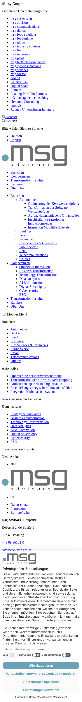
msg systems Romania (25, 66)
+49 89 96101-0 (13, 542)
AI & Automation (31, 283)
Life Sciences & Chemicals (38, 243)
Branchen (17, 172)
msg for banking (21, 38)
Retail (23, 251)
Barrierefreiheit (20, 512)
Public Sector (28, 247)
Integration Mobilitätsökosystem (50, 227)
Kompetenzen (20, 176)
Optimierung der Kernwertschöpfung (53, 203)
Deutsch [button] (22, 130)
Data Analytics (29, 279)
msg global (18, 42)
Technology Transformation (38, 275)
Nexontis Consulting (24, 101)
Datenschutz (19, 504)
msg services (19, 70)
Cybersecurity (28, 290)
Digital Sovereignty (32, 286)
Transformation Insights (26, 180)
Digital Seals (19, 86)
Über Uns (17, 188)
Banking (25, 231)
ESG (22, 294)
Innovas (15, 90)
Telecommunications (33, 255)
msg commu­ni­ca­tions (25, 26)
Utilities (24, 259)
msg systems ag (21, 18)
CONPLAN (19, 82)
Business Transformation (36, 271)
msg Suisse (18, 74)
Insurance (26, 239)
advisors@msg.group (16, 550)
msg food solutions (23, 34)
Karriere (16, 184)
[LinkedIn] (12, 497)
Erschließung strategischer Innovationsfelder (46, 221)
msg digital (18, 30)
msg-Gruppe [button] (28, 56)
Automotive (27, 199)
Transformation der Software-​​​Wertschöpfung (48, 209)
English (15, 140)
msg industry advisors (25, 46)
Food (22, 235)
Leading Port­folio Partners (28, 94)
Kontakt (11, 117)
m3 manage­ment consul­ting (29, 98)
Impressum (18, 508)
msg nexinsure (20, 54)
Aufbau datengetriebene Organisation (54, 215)
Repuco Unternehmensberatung (32, 109)
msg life (15, 50)
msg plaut (17, 58)
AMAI (15, 78)
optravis (15, 105)
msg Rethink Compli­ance (27, 62)
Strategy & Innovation (34, 267)
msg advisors (19, 22)
